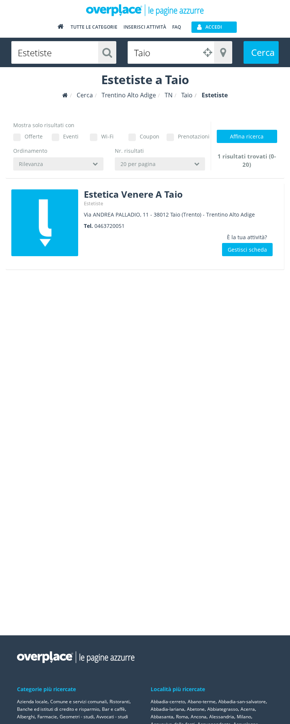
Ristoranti (120, 701)
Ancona (199, 716)
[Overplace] (65, 95)
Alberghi (26, 716)
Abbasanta (162, 716)
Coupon (149, 136)
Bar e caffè (113, 709)
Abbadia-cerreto (168, 701)
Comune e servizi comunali (78, 701)
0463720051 (109, 225)
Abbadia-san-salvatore (242, 701)
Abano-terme (202, 701)
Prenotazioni (191, 136)
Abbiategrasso (222, 709)
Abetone (196, 709)
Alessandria (221, 716)
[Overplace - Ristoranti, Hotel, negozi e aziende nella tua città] (145, 9)
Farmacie (47, 716)
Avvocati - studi (112, 716)
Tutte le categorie (94, 27)
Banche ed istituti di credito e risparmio (58, 709)
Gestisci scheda (247, 249)
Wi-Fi (107, 136)
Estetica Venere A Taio (133, 194)
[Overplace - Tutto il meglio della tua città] (60, 28)
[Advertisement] (246, 312)
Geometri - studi (77, 716)
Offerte (34, 136)
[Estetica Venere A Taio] (44, 222)
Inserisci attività (144, 27)
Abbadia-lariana (167, 709)
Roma (182, 716)
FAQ (176, 27)
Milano (244, 716)
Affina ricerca (247, 136)
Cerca (263, 52)
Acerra (248, 709)
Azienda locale (32, 701)
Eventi (71, 136)
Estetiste (93, 203)
